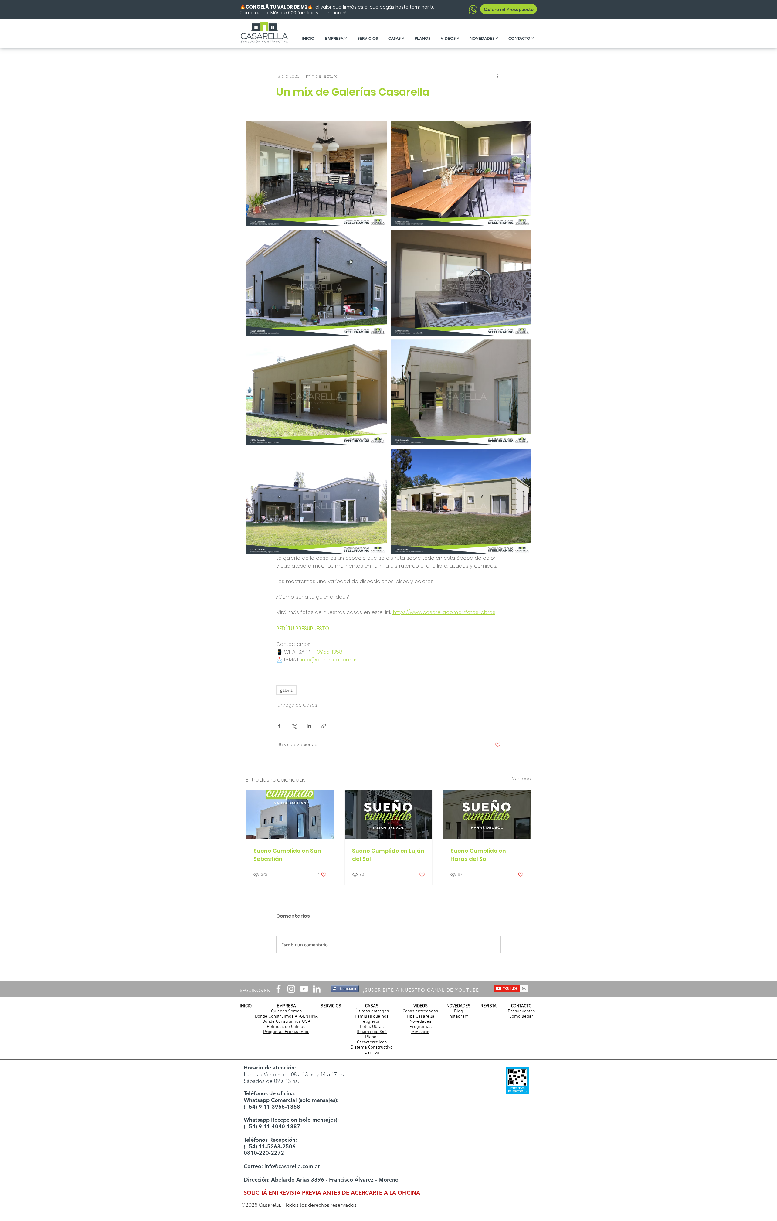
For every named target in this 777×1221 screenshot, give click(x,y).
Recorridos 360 (372, 1032)
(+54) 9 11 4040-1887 (272, 1126)
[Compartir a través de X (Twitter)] (294, 726)
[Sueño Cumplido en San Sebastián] (290, 814)
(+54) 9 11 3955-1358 (272, 1106)
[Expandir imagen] (316, 174)
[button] (338, 38)
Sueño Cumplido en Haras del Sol (478, 855)
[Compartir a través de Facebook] (279, 726)
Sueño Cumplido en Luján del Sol (388, 855)
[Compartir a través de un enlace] (324, 726)
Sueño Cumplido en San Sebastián (287, 855)
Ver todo (521, 779)
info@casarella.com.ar (292, 1166)
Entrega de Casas (297, 705)
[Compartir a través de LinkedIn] (309, 726)
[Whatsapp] (473, 9)
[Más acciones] (497, 76)
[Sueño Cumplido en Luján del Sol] (389, 814)
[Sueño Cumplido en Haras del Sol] (487, 814)
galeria (286, 690)
